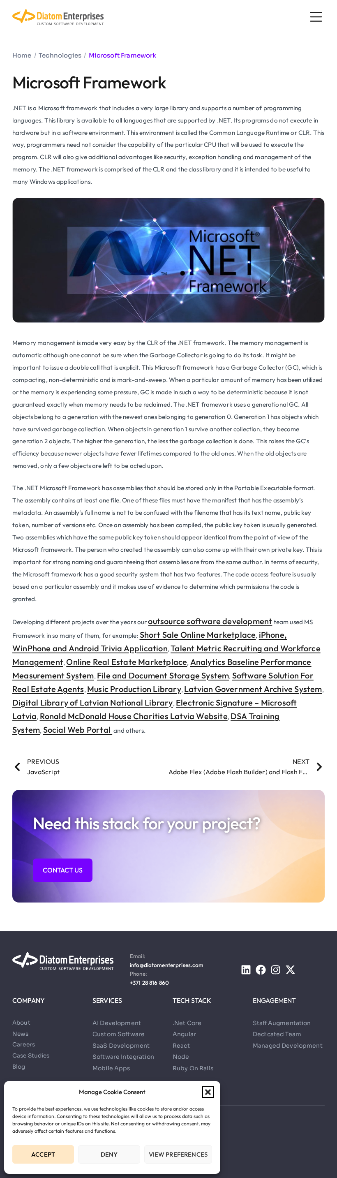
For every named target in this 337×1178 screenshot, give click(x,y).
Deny (109, 1154)
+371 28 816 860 (149, 982)
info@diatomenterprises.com (167, 965)
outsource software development (210, 621)
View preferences (178, 1154)
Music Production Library (134, 689)
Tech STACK (192, 1000)
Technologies (60, 55)
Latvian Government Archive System (253, 689)
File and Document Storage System (163, 675)
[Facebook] (260, 969)
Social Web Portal (78, 729)
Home (22, 55)
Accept (43, 1154)
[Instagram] (275, 969)
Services (107, 1000)
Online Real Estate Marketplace (126, 662)
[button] (208, 1092)
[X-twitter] (290, 969)
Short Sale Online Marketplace (198, 635)
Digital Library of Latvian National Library (92, 702)
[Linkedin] (246, 969)
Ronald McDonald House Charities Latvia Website (134, 716)
